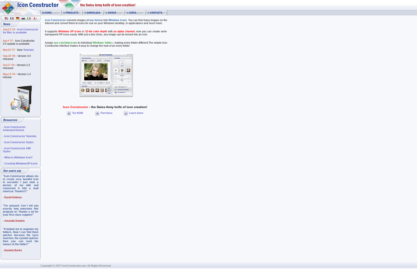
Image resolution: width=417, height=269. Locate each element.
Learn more (135, 113)
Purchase (106, 113)
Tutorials (28, 49)
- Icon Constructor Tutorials (19, 136)
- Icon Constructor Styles (18, 142)
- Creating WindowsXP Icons (20, 163)
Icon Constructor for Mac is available (20, 31)
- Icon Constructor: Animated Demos (14, 129)
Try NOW (77, 113)
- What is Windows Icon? (18, 157)
